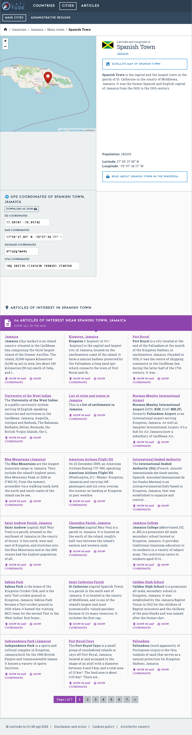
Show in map (15, 379)
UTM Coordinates (17, 259)
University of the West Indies (28, 396)
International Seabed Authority (157, 459)
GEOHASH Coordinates (20, 245)
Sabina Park (14, 582)
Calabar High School (148, 582)
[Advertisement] (144, 121)
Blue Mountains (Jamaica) (25, 459)
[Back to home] (13, 6)
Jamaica (122, 53)
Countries (44, 6)
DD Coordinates (16, 216)
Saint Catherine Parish (86, 582)
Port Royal (141, 337)
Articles (90, 6)
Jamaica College (145, 523)
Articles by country (135, 726)
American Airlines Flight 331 (91, 459)
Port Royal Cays (81, 641)
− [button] (5, 46)
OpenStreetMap (76, 129)
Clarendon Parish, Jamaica (90, 523)
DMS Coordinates (17, 230)
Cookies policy (103, 726)
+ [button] (5, 41)
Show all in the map (30, 326)
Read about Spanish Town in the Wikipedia (142, 176)
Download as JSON (21, 209)
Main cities (14, 17)
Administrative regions (50, 17)
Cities (68, 6)
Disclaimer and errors (70, 726)
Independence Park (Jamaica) (28, 641)
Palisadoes (141, 641)
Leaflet (62, 129)
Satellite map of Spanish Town (133, 64)
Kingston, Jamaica (83, 337)
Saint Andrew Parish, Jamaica (28, 523)
